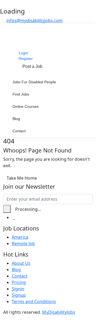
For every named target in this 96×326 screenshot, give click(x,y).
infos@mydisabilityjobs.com (34, 20)
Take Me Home (22, 178)
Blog (16, 119)
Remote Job (23, 243)
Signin (18, 289)
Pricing (19, 282)
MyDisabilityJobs (58, 312)
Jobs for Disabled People (34, 82)
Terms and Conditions (34, 301)
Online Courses (26, 106)
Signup (19, 295)
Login (23, 53)
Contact (19, 131)
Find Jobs (21, 94)
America (20, 237)
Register (26, 58)
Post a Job (32, 66)
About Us (21, 263)
